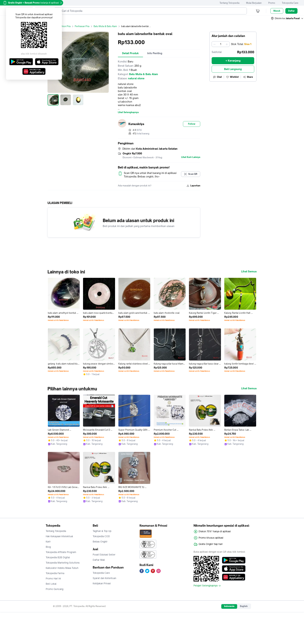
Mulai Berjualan (254, 3)
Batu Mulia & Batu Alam (105, 26)
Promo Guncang (54, 589)
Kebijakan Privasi (102, 583)
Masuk (276, 10)
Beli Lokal (51, 583)
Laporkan (195, 185)
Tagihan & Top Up (102, 531)
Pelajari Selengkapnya (205, 585)
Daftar (291, 10)
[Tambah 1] (227, 44)
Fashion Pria (64, 26)
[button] (287, 18)
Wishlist (234, 77)
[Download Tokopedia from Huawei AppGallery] (234, 577)
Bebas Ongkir (100, 541)
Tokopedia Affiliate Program (61, 552)
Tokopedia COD (101, 536)
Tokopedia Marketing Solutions (63, 562)
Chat (219, 77)
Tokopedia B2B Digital (58, 557)
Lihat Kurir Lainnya (190, 157)
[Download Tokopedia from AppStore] (234, 568)
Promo (271, 3)
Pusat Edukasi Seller (104, 554)
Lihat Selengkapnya (128, 112)
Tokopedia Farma (55, 573)
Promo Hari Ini (53, 578)
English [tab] (244, 606)
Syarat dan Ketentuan (104, 578)
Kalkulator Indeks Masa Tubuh (62, 568)
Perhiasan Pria (82, 26)
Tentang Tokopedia (229, 3)
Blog (48, 546)
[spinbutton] (221, 44)
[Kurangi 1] (214, 44)
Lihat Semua (248, 271)
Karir (48, 541)
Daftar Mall (99, 559)
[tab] (130, 53)
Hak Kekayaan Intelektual (59, 536)
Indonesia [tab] (229, 606)
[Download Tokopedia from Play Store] (234, 560)
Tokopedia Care (290, 3)
